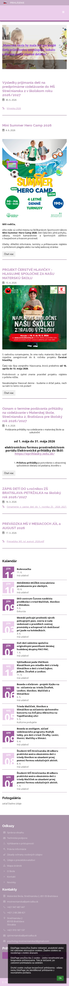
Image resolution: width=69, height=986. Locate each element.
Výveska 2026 (14, 108)
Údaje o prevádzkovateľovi (21, 860)
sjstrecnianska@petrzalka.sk (22, 935)
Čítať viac (9, 254)
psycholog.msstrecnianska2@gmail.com (28, 941)
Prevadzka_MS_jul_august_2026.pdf (25, 541)
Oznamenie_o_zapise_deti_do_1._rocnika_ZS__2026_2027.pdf (37, 506)
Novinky (11, 882)
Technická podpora (17, 838)
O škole (11, 871)
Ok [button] (60, 978)
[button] (5, 3)
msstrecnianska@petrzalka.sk (22, 901)
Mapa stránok (14, 865)
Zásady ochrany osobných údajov (24, 854)
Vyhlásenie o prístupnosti (20, 843)
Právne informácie (16, 849)
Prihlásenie (17, 2)
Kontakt (11, 876)
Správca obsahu (15, 832)
